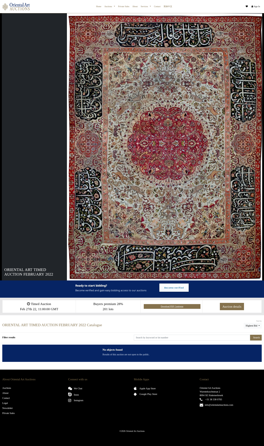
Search (256, 337)
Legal (5, 403)
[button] (255, 6)
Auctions (108, 6)
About (135, 6)
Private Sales (123, 6)
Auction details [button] (231, 306)
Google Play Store (148, 394)
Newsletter (7, 408)
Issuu (76, 394)
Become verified (174, 287)
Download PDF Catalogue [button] (172, 306)
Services (144, 6)
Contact (157, 6)
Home (98, 6)
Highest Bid (252, 325)
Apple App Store (147, 388)
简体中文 (168, 6)
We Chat (77, 388)
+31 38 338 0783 (213, 399)
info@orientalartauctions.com (219, 405)
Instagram (78, 400)
